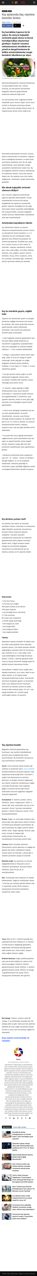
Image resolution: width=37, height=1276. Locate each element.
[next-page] (6, 1223)
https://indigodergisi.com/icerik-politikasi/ (18, 1062)
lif (31, 802)
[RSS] (22, 1118)
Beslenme (11, 8)
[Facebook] (6, 1118)
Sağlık (10, 11)
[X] (26, 1118)
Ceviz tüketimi (29, 769)
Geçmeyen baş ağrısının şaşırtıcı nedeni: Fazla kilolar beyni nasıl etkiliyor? (22, 1216)
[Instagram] (10, 1118)
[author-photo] (18, 1057)
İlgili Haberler (7, 1127)
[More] (23, 26)
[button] (3, 2)
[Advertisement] (18, 133)
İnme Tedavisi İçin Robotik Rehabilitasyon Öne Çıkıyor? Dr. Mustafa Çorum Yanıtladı (23, 1189)
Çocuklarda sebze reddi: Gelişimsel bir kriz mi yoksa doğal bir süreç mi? (22, 1198)
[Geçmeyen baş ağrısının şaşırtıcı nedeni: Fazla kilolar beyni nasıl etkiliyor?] (6, 1216)
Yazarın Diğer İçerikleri (19, 1127)
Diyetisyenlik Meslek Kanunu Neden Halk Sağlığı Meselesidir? (22, 1157)
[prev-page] (3, 1223)
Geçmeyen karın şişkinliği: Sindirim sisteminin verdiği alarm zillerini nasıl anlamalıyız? (23, 1207)
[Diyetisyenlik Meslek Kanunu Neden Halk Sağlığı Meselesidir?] (6, 1157)
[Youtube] (30, 1118)
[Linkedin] (14, 1118)
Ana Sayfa (4, 8)
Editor (8, 22)
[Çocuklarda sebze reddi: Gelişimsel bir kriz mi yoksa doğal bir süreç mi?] (6, 1198)
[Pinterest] (18, 1118)
